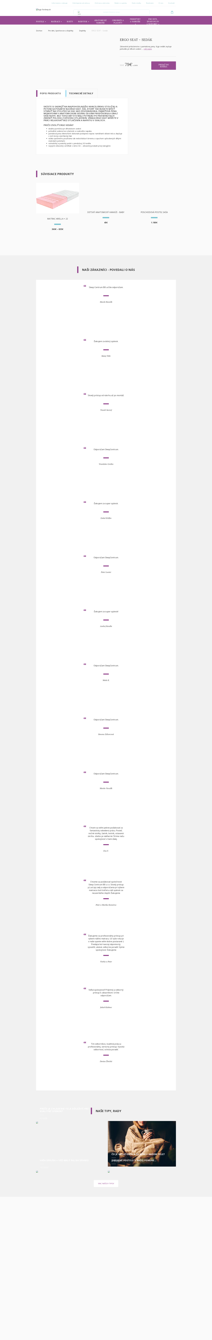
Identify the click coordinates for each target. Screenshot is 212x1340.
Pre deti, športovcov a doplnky (152, 21)
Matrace (55, 21)
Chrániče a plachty (118, 21)
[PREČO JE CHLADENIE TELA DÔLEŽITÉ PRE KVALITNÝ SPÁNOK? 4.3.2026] (70, 1122)
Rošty (70, 21)
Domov (39, 30)
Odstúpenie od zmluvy (81, 3)
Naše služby (136, 3)
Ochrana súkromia (102, 3)
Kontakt (171, 3)
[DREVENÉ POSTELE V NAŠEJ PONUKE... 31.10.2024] (142, 1171)
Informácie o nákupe (60, 3)
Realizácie (150, 3)
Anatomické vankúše (100, 21)
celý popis (148, 49)
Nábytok (83, 21)
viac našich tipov (106, 1183)
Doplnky (82, 30)
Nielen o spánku (120, 3)
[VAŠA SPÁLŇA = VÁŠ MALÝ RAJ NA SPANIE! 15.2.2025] (70, 1171)
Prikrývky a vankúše (135, 20)
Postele (40, 21)
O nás (161, 3)
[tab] (50, 93)
